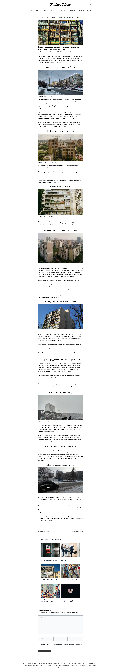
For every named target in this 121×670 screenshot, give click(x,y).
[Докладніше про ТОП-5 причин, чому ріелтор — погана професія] (70, 570)
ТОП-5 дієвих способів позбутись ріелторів (70, 559)
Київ (37, 10)
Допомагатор (61, 10)
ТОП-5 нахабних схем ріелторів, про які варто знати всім (50, 600)
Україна (44, 10)
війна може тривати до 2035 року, (61, 363)
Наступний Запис (77, 531)
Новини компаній (72, 10)
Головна (41, 17)
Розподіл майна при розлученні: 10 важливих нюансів (70, 600)
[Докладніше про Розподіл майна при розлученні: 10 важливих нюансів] (70, 591)
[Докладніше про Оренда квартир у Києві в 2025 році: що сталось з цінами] (50, 570)
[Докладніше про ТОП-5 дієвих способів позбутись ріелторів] (70, 550)
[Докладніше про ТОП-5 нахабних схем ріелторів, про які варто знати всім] (50, 591)
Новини (32, 10)
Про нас (89, 10)
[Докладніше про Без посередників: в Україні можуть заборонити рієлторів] (50, 550)
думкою (42, 178)
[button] (91, 4)
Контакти (81, 10)
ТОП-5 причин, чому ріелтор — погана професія (70, 580)
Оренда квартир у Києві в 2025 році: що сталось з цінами (49, 580)
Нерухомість (53, 10)
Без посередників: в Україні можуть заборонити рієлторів (49, 559)
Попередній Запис (44, 531)
